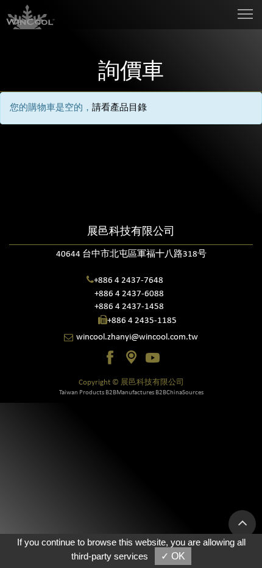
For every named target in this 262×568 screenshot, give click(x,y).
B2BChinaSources (179, 392)
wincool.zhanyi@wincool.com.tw (137, 337)
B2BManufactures (129, 392)
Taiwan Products (81, 392)
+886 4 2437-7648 (128, 280)
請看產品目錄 (119, 108)
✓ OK (173, 556)
